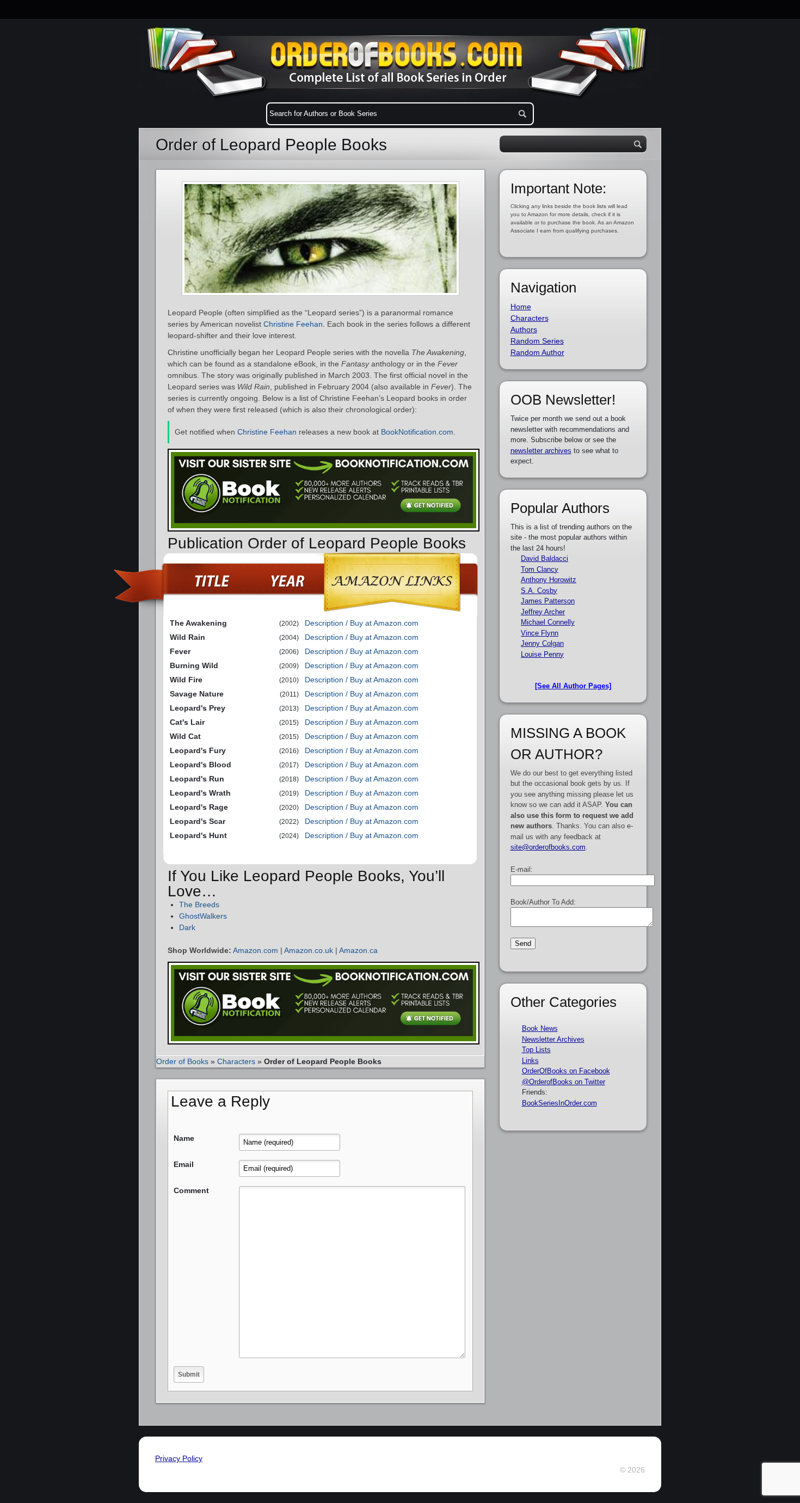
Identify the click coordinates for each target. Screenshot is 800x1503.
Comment (191, 1190)
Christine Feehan (293, 324)
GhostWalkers (203, 916)
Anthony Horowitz (548, 580)
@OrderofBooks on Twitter (563, 1082)
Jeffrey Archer (543, 612)
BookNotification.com (417, 431)
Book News (540, 1028)
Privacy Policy (178, 1458)
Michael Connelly (548, 622)
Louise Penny (542, 654)
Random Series (537, 341)
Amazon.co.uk (308, 950)
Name (184, 1138)
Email (184, 1164)
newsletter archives (540, 451)
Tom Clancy (539, 569)
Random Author (537, 352)
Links (530, 1060)
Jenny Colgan (542, 643)
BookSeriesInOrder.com (559, 1103)
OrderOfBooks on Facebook (566, 1071)
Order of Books (182, 1061)
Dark (187, 927)
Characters (236, 1061)
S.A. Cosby (539, 590)
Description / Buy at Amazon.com (362, 623)
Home (520, 306)
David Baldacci (544, 558)
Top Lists (536, 1050)
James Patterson (548, 601)
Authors (523, 329)
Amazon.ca (358, 950)
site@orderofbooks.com (548, 847)
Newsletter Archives (553, 1039)
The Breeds (199, 904)
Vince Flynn (539, 633)
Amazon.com (255, 950)
